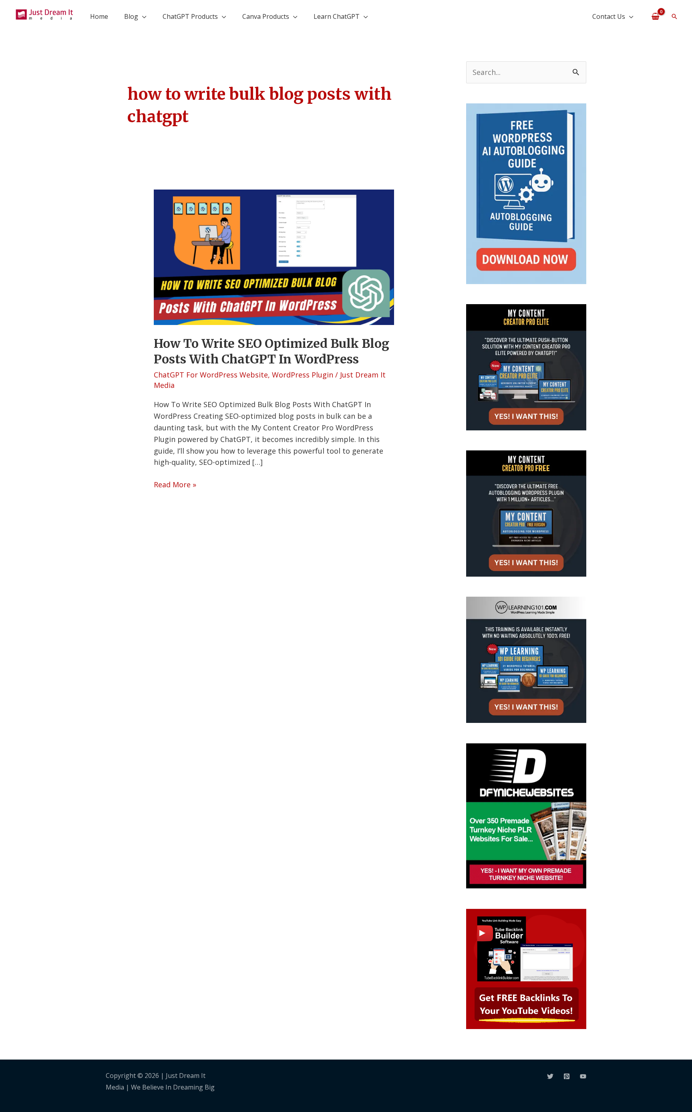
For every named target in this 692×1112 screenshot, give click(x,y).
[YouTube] (583, 1076)
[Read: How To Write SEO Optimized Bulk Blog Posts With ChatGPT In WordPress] (274, 256)
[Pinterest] (566, 1076)
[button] (674, 16)
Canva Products (265, 16)
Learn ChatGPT (337, 16)
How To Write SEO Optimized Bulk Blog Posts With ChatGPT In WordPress (271, 351)
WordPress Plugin (302, 374)
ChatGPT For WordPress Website (211, 374)
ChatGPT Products (190, 16)
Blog (131, 16)
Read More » (175, 484)
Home (99, 16)
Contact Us (608, 16)
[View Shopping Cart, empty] (655, 16)
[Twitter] (550, 1076)
